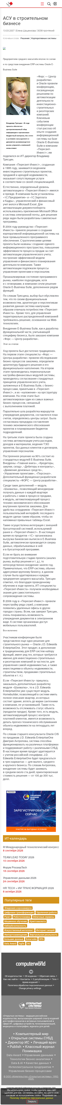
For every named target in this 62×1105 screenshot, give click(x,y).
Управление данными (38, 1055)
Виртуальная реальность (44, 934)
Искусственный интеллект (19, 930)
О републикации (41, 979)
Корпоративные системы (43, 38)
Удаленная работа (46, 912)
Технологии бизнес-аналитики (30, 1059)
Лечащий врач (44, 1042)
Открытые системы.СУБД (32, 1038)
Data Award (10, 943)
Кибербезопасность (15, 925)
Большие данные (13, 939)
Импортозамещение (15, 934)
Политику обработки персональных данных (31, 1098)
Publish (15, 1047)
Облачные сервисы (43, 917)
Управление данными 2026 (19, 878)
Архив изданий (30, 982)
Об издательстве (13, 976)
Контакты (25, 979)
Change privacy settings (30, 988)
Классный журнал (39, 1047)
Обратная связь (47, 976)
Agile (21, 943)
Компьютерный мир (32, 1034)
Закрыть (32, 1101)
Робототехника (21, 917)
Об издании (31, 976)
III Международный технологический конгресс (31, 847)
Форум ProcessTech (15, 867)
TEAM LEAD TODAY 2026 (18, 857)
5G (28, 943)
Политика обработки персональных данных (30, 985)
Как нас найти (10, 979)
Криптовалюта (38, 921)
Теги (54, 979)
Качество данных (37, 1063)
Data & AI (17, 1063)
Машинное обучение (15, 921)
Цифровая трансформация (19, 912)
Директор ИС (18, 1042)
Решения (25, 38)
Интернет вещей (45, 930)
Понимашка (32, 1051)
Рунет (7, 917)
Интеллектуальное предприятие (30, 1067)
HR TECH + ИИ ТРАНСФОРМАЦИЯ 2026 (28, 888)
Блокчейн (31, 939)
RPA (41, 939)
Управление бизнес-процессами (30, 1071)
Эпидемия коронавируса (18, 908)
